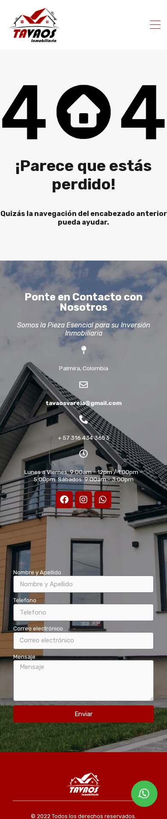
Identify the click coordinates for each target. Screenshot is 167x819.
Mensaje (24, 657)
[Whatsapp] (102, 499)
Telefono (24, 600)
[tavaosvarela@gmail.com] (83, 385)
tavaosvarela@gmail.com (83, 402)
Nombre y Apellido (37, 572)
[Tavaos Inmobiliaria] (34, 39)
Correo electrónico (38, 628)
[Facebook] (64, 499)
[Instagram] (83, 499)
